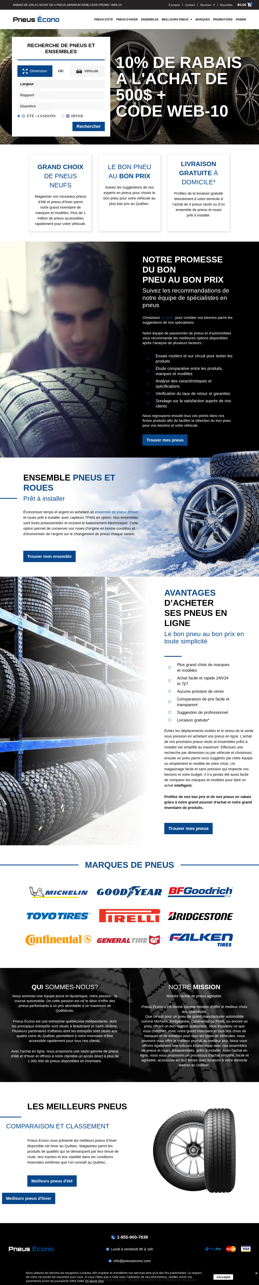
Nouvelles (226, 4)
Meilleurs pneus (175, 19)
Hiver (77, 116)
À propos (174, 4)
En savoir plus (94, 1281)
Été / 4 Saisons (41, 116)
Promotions (222, 19)
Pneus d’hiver (127, 19)
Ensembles (149, 19)
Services (205, 4)
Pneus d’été (103, 19)
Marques (202, 19)
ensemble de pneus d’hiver (116, 512)
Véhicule (91, 71)
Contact (190, 4)
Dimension (38, 71)
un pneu (167, 318)
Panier (241, 19)
